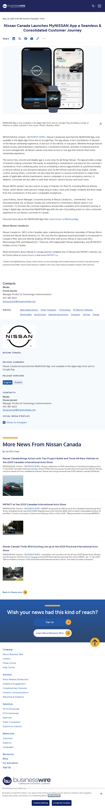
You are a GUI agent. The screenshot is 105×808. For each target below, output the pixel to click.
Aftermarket (26, 314)
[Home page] (14, 6)
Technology (65, 309)
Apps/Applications (29, 309)
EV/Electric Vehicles (83, 309)
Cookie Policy (54, 795)
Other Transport (48, 309)
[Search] (93, 6)
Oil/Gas (86, 314)
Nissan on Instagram (17, 422)
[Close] (101, 793)
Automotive (40, 314)
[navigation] (99, 6)
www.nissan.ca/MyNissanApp (63, 219)
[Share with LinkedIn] (13, 38)
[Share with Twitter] (20, 38)
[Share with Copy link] (38, 38)
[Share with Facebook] (26, 38)
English (7, 382)
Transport (75, 314)
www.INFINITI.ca (49, 255)
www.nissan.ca (28, 255)
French (18, 382)
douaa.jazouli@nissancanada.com (19, 301)
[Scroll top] (95, 642)
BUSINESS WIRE (36, 137)
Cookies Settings (40, 803)
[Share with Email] (32, 38)
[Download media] (100, 123)
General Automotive (58, 314)
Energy (96, 314)
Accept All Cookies (61, 803)
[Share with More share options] (44, 38)
